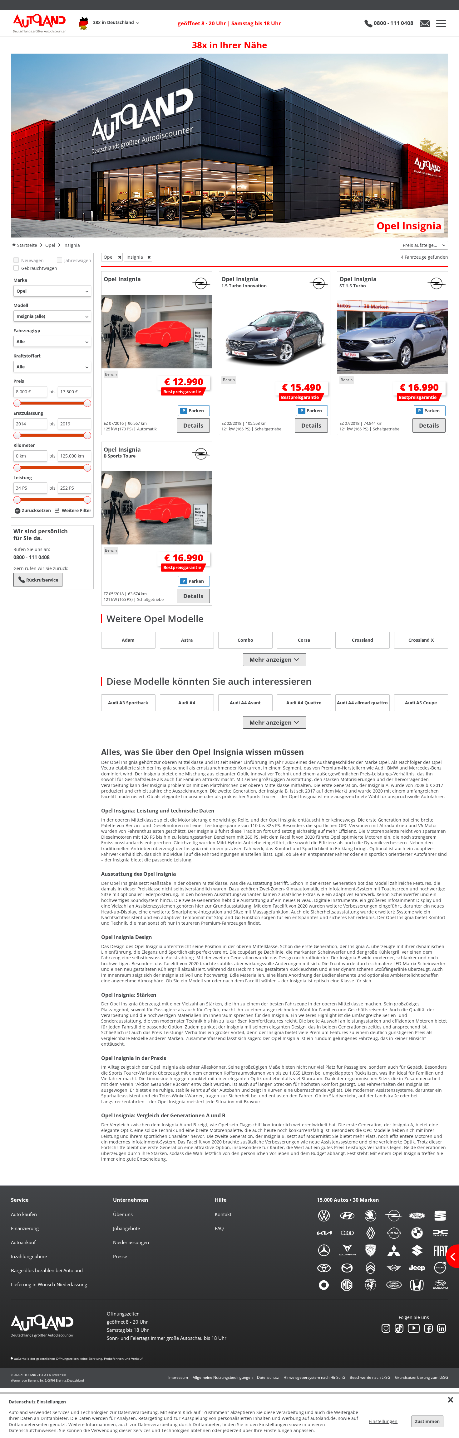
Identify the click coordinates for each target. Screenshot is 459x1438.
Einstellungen (383, 1421)
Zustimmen (427, 1421)
